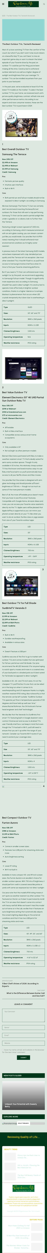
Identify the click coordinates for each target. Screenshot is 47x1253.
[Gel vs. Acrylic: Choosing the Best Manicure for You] (10, 1166)
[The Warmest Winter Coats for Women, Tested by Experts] (37, 1247)
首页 (3, 16)
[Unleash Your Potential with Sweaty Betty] (23, 1095)
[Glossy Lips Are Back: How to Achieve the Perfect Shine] (10, 1156)
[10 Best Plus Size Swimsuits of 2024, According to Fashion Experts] (37, 1237)
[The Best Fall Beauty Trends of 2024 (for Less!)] (10, 1176)
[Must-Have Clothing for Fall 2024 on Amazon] (37, 1227)
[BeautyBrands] (23, 1123)
